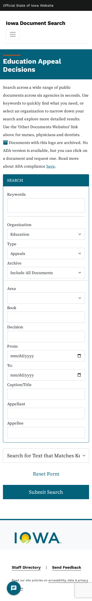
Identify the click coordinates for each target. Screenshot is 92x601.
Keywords (16, 194)
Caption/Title (19, 384)
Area (11, 288)
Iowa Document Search (35, 23)
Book (11, 307)
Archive (14, 263)
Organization (19, 224)
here (50, 166)
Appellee (15, 423)
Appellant (16, 404)
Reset (46, 473)
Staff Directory (26, 567)
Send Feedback (66, 567)
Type (11, 244)
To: (10, 365)
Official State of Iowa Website (28, 5)
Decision (15, 327)
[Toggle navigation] (13, 34)
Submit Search (46, 492)
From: (12, 346)
